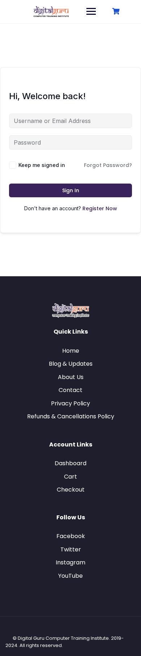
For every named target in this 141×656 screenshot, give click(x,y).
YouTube (70, 576)
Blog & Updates (71, 364)
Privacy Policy (70, 403)
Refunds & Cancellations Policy (70, 416)
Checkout (71, 489)
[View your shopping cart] (116, 11)
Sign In (70, 190)
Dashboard (70, 463)
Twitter (70, 549)
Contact (70, 390)
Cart (70, 476)
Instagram (70, 562)
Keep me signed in (41, 165)
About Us (71, 377)
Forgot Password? (108, 165)
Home (70, 351)
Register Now (99, 208)
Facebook (70, 536)
